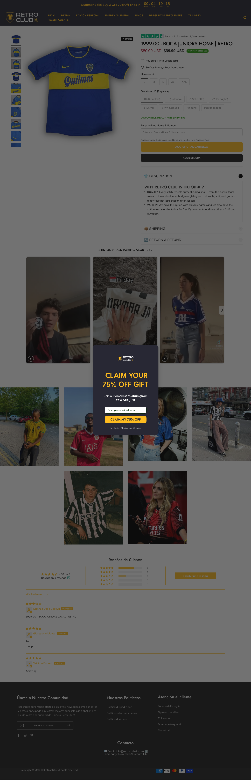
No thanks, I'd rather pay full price (125, 428)
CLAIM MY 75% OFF (125, 419)
